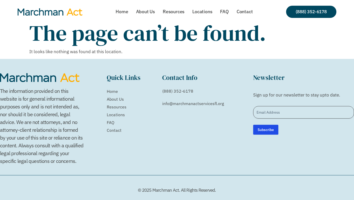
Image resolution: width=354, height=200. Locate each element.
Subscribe (266, 129)
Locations (202, 12)
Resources (174, 12)
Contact (245, 12)
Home (122, 12)
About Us (145, 12)
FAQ (224, 12)
